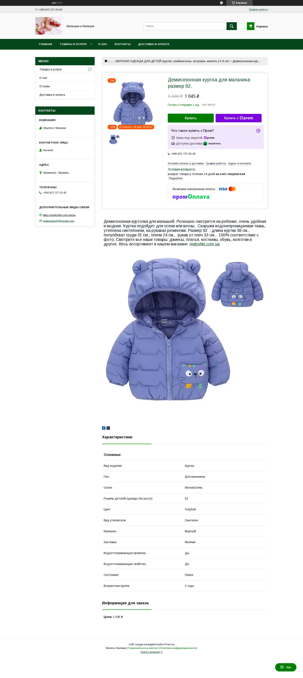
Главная (45, 44)
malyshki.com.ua (205, 244)
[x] (108, 428)
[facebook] (104, 428)
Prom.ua (169, 644)
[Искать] (232, 26)
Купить (191, 118)
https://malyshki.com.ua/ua (59, 215)
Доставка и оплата (153, 44)
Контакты (123, 44)
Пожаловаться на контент (143, 648)
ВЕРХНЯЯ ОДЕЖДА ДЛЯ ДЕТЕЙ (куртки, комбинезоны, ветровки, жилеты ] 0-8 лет (173, 61)
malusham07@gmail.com (58, 220)
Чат (288, 667)
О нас (102, 44)
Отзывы (44, 86)
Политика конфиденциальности (178, 648)
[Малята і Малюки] (48, 33)
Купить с (231, 118)
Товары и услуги (73, 44)
